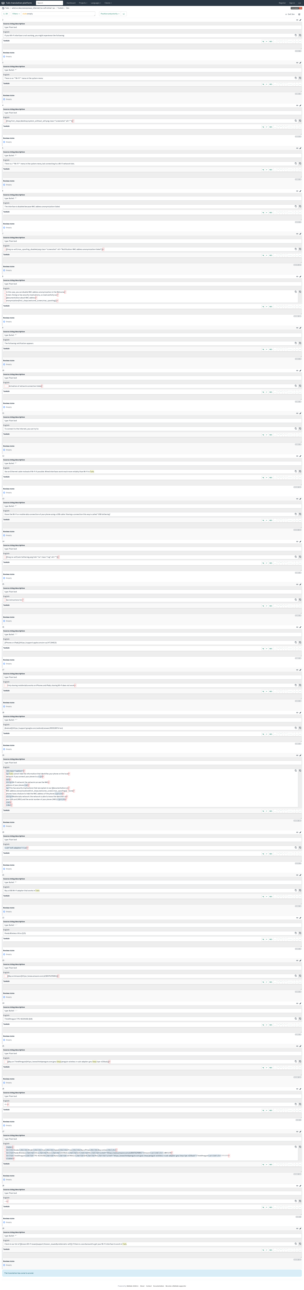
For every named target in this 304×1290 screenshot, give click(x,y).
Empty (9, 56)
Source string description (14, 23)
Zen (67, 8)
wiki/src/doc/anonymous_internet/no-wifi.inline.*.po (33, 8)
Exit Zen (290, 14)
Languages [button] (95, 3)
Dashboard (71, 3)
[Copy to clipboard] (296, 35)
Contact (149, 1286)
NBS (270, 41)
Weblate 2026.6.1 (132, 1286)
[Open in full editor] (300, 20)
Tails (7, 8)
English (6, 32)
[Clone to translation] (300, 35)
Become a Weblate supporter (176, 1286)
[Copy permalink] (297, 20)
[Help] (300, 3)
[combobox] (49, 3)
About (142, 1286)
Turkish (60, 8)
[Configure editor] (299, 14)
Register (282, 3)
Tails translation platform (19, 3)
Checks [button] (107, 3)
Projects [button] (82, 3)
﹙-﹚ (290, 41)
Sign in (292, 3)
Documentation (158, 1286)
